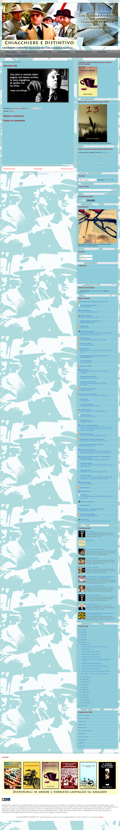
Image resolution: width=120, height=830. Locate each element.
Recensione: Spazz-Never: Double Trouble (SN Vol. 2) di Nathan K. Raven (100, 613)
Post (82, 256)
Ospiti (80, 743)
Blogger (101, 817)
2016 (82, 639)
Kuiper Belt (84, 399)
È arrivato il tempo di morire (87, 510)
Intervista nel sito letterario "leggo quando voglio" (93, 435)
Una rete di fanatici (85, 362)
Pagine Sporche (85, 470)
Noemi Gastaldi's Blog (87, 449)
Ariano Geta (84, 326)
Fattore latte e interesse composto (89, 378)
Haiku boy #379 (84, 327)
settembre (85, 682)
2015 (82, 642)
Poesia (80, 746)
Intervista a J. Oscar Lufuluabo (91, 657)
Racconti (81, 733)
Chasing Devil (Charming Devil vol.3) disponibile (93, 339)
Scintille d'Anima (85, 491)
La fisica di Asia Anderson (87, 345)
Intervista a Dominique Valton (90, 651)
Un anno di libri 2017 (92, 558)
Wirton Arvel (84, 519)
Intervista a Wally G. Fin (93, 604)
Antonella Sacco (85, 310)
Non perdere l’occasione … (87, 446)
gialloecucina (84, 369)
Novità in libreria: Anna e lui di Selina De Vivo (95, 646)
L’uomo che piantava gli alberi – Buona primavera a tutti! (95, 521)
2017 (82, 637)
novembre (85, 677)
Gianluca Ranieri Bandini (88, 376)
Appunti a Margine (86, 315)
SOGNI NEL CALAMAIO (87, 514)
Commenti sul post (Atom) (41, 174)
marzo (84, 697)
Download (101, 52)
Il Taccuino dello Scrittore (88, 388)
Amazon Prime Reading (93, 595)
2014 (82, 705)
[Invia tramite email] (33, 108)
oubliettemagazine (86, 463)
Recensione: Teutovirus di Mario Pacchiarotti (95, 673)
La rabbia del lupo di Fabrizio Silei (89, 406)
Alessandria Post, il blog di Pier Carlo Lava (94, 301)
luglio (84, 687)
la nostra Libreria (85, 409)
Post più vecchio (66, 169)
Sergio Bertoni (85, 505)
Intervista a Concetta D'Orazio (95, 586)
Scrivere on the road (86, 501)
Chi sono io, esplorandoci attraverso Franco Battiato (94, 459)
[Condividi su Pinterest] (40, 108)
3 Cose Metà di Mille (86, 307)
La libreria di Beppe (86, 404)
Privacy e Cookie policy (16, 56)
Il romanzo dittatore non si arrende (89, 317)
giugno (84, 689)
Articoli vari (81, 718)
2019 (82, 632)
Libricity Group (85, 420)
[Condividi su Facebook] (39, 108)
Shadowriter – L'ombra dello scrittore (92, 509)
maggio (84, 692)
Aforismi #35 (85, 649)
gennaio (84, 702)
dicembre (85, 644)
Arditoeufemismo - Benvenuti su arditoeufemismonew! (90, 321)
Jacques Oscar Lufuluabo (88, 394)
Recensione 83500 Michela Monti (89, 516)
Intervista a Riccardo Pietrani (94, 549)
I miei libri (47, 52)
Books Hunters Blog (86, 331)
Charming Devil (85, 338)
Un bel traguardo (84, 400)
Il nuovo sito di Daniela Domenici (89, 312)
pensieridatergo (85, 482)
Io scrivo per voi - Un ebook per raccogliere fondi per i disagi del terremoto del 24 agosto (100, 577)
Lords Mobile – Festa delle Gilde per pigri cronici (93, 471)
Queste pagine (85, 487)
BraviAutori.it (105, 152)
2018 (82, 634)
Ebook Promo (84, 349)
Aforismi (11, 111)
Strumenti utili (82, 736)
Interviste (81, 727)
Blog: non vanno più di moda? (88, 416)
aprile (84, 694)
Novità (80, 724)
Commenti (84, 259)
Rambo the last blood (86, 484)
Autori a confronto (83, 730)
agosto (84, 684)
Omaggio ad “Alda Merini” (87, 421)
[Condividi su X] (37, 108)
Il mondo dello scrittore (87, 382)
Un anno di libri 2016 (92, 567)
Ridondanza (89, 540)
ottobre (84, 679)
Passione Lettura (85, 475)
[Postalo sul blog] (35, 108)
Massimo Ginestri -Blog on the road (91, 444)
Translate (111, 180)
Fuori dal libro (63, 52)
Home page (11, 52)
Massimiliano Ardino (86, 434)
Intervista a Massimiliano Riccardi (92, 663)
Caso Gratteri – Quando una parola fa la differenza (94, 395)
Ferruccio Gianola (86, 361)
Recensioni (81, 715)
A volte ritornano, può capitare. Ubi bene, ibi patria (94, 440)
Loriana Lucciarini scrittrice (89, 425)
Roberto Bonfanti (29, 52)
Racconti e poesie (84, 52)
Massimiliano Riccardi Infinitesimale (92, 439)
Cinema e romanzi (86, 343)
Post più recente (9, 169)
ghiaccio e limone (86, 366)
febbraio (84, 700)
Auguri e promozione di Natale (91, 668)
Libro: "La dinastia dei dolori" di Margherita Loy (93, 411)
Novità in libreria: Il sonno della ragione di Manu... (96, 671)
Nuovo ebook (90, 531)
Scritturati (83, 495)
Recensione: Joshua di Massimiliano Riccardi (95, 666)
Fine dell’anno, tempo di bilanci (91, 654)
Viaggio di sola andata (86, 390)
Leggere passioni (86, 415)
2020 (82, 629)
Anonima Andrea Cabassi (88, 305)
